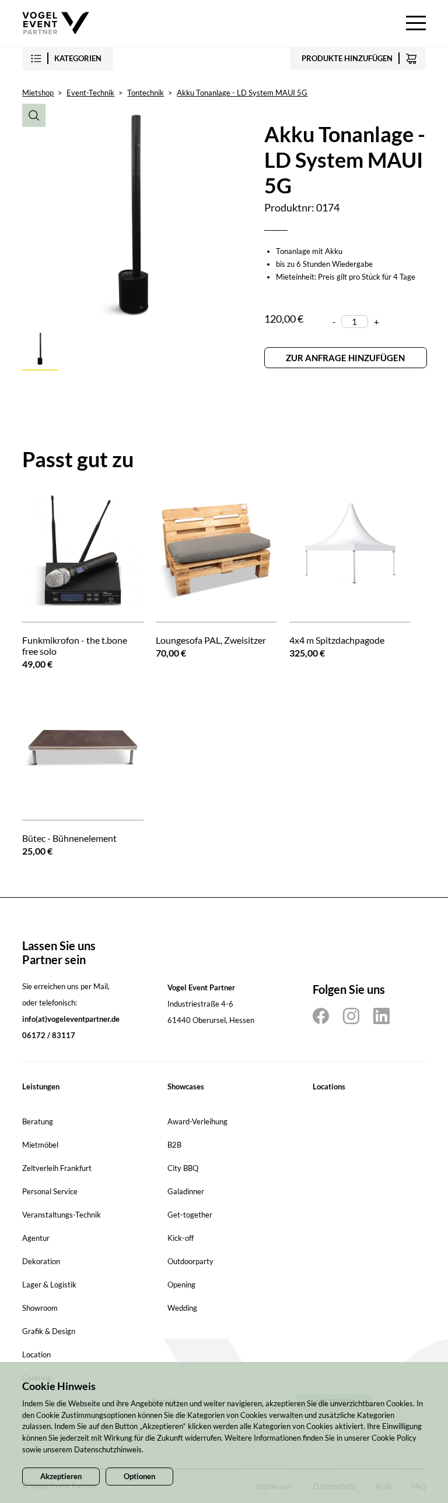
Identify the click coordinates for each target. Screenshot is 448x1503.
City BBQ (182, 1168)
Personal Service (50, 1191)
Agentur (36, 1238)
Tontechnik (145, 92)
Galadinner (185, 1191)
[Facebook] (321, 1016)
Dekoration (41, 1261)
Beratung (37, 1121)
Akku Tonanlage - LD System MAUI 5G (242, 92)
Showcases (185, 1086)
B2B (174, 1144)
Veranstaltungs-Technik (61, 1214)
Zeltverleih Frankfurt (57, 1168)
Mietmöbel (40, 1144)
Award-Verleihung (197, 1121)
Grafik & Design (48, 1331)
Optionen (139, 1476)
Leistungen (41, 1086)
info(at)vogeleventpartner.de (71, 1019)
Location (36, 1354)
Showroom (40, 1308)
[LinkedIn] (381, 1016)
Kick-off (180, 1238)
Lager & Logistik (49, 1284)
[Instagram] (351, 1016)
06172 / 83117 (48, 1035)
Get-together (189, 1214)
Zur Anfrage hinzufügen (345, 357)
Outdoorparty (190, 1261)
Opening (181, 1284)
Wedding (182, 1308)
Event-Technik (90, 92)
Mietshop (38, 92)
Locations (329, 1086)
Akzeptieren (61, 1476)
